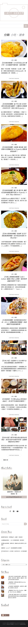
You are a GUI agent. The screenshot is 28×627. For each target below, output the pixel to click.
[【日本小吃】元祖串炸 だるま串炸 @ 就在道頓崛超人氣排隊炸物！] (14, 347)
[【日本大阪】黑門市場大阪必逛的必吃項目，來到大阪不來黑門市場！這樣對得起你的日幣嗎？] (14, 424)
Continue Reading (14, 78)
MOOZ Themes (10, 624)
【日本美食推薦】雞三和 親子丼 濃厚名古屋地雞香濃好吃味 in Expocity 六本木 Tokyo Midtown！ (14, 193)
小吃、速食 (14, 60)
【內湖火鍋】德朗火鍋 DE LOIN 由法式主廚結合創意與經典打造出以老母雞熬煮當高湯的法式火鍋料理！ (17, 596)
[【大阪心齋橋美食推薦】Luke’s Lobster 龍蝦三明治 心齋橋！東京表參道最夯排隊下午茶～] (14, 262)
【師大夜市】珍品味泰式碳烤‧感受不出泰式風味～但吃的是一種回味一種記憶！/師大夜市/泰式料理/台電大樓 (17, 578)
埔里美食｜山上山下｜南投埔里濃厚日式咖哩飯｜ (11, 548)
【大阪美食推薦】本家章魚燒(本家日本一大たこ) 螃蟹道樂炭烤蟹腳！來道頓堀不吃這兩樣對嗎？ (14, 322)
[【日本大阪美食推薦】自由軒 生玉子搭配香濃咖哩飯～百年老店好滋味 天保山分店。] (14, 219)
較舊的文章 (5, 459)
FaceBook (5, 605)
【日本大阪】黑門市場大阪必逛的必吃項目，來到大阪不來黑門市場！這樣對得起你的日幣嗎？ (14, 440)
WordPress (23, 624)
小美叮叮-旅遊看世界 (14, 13)
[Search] (25, 524)
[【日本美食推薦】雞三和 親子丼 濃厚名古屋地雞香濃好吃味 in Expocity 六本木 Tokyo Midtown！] (14, 176)
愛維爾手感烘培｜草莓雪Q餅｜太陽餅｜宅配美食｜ (12, 537)
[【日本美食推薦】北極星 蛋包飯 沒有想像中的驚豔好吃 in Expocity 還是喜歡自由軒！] (14, 132)
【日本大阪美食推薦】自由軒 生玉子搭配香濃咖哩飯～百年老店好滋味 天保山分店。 (14, 236)
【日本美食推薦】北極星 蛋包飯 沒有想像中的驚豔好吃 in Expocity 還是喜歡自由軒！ (14, 149)
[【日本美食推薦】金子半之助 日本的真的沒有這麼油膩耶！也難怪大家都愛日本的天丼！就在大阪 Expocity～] (14, 89)
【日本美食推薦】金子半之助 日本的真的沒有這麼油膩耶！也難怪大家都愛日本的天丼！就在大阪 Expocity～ (14, 106)
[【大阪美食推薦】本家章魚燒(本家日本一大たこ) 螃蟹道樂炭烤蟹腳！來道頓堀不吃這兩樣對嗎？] (14, 305)
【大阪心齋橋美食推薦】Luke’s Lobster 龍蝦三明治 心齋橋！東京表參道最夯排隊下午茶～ (14, 279)
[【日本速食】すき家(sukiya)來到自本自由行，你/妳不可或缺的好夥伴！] (14, 386)
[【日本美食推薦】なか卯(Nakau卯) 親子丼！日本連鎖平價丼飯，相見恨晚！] (14, 48)
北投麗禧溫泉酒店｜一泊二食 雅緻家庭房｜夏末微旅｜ (13, 540)
